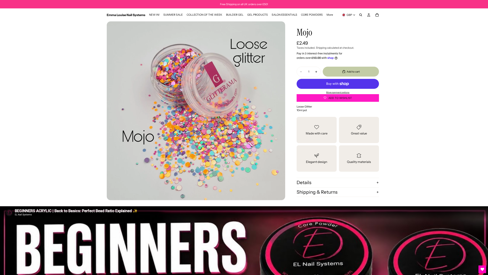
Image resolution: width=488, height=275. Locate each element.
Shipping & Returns (317, 192)
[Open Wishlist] (482, 269)
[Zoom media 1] (196, 110)
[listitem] (330, 15)
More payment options (337, 92)
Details (304, 182)
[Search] (360, 15)
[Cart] (377, 15)
